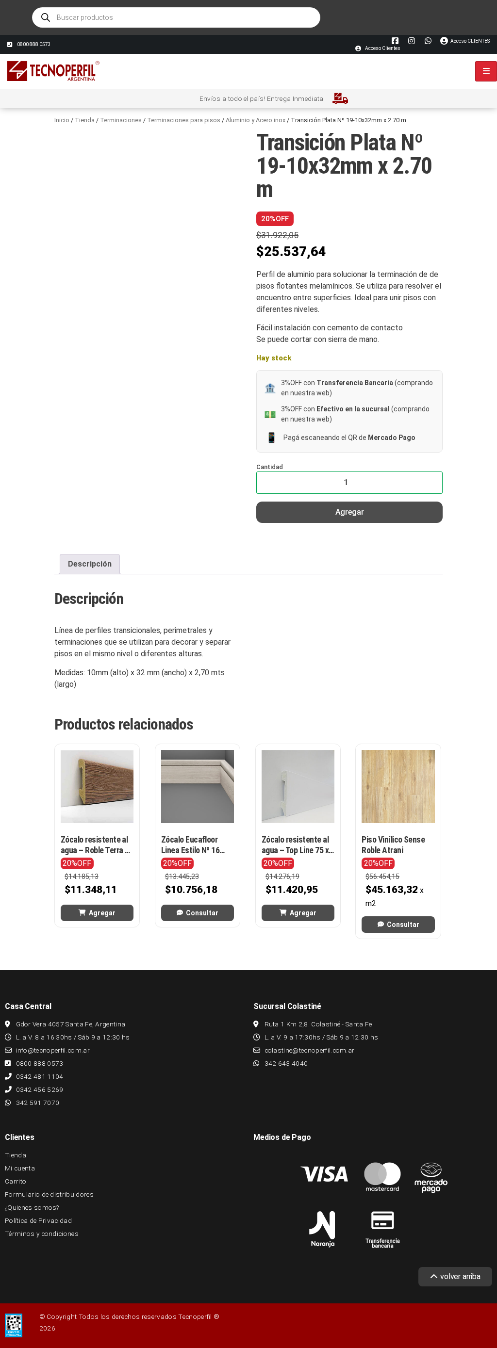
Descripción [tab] (90, 563)
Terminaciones (121, 120)
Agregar (349, 512)
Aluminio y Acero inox (255, 120)
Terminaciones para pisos (183, 120)
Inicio (61, 120)
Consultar (202, 913)
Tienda (85, 120)
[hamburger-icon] (486, 71)
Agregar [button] (102, 913)
